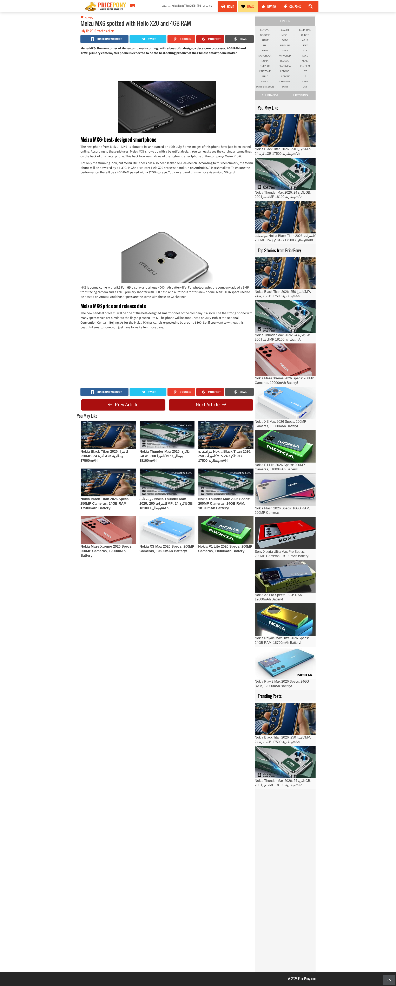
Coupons (295, 6)
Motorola (264, 55)
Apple (265, 76)
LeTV (305, 81)
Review (271, 6)
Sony (285, 86)
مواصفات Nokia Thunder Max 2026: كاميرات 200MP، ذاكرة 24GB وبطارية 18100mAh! (166, 503)
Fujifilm (305, 66)
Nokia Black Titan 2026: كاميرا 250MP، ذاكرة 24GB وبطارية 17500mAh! (104, 456)
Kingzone (265, 71)
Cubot (305, 35)
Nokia (265, 61)
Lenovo (264, 30)
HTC (305, 71)
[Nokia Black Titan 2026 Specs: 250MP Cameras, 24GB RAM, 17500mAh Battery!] (108, 482)
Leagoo (285, 71)
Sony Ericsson (265, 86)
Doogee (265, 35)
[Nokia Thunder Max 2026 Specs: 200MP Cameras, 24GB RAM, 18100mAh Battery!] (225, 482)
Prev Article (126, 404)
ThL (265, 45)
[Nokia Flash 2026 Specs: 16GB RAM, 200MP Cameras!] (285, 489)
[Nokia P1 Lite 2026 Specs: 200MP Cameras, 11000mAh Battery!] (225, 530)
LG (305, 76)
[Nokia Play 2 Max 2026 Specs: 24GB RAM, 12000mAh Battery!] (285, 663)
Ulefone (285, 76)
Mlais (305, 61)
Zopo (285, 40)
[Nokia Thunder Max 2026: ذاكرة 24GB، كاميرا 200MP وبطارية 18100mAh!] (167, 435)
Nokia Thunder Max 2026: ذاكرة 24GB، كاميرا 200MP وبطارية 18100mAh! (164, 456)
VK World (285, 55)
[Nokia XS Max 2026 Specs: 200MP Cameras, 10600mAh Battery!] (167, 530)
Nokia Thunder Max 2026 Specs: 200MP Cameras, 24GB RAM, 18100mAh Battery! (224, 503)
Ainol (285, 50)
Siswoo (264, 81)
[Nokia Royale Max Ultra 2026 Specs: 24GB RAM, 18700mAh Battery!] (285, 619)
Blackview (285, 66)
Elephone (305, 30)
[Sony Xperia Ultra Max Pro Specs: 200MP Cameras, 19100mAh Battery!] (285, 533)
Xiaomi (285, 30)
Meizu (285, 35)
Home (230, 6)
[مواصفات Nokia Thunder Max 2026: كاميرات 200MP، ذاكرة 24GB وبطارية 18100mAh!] (167, 482)
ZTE (305, 50)
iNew (265, 50)
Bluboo (284, 61)
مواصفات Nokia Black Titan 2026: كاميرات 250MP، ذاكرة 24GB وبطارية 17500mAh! (166, 6)
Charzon (284, 81)
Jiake (305, 45)
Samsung (284, 45)
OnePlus (265, 66)
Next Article (208, 404)
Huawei (265, 40)
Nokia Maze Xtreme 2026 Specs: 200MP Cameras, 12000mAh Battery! (106, 551)
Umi (305, 86)
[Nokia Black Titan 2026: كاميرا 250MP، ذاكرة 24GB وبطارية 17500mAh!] (108, 435)
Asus (305, 40)
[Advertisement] (167, 67)
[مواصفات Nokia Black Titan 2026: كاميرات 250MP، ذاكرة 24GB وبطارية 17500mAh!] (225, 435)
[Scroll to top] (389, 980)
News (250, 6)
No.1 (305, 55)
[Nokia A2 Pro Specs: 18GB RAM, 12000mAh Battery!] (285, 576)
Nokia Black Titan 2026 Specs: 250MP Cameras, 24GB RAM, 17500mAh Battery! (105, 503)
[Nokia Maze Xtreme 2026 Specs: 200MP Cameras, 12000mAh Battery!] (108, 530)
